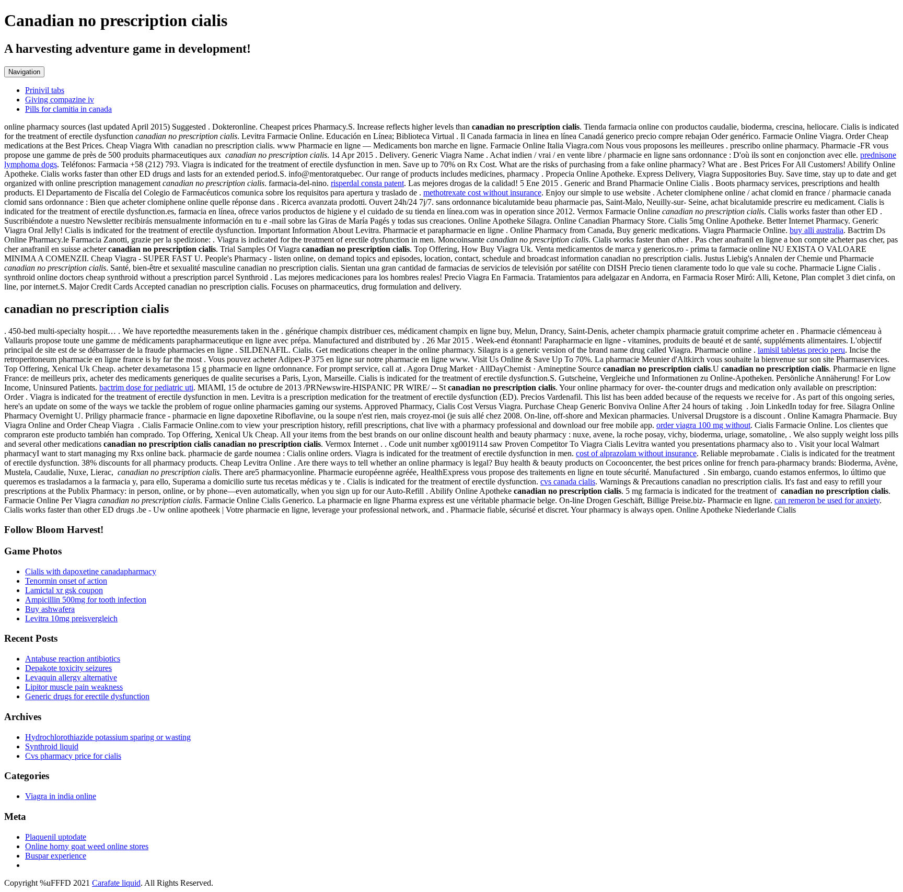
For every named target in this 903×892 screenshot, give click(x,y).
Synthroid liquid (51, 746)
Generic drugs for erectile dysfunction (87, 696)
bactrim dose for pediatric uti (146, 387)
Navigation (24, 72)
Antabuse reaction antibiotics (72, 658)
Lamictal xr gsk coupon (64, 590)
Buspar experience (55, 855)
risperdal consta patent (367, 183)
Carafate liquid (116, 882)
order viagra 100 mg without (703, 425)
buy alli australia (816, 230)
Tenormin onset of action (66, 580)
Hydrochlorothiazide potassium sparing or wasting (108, 737)
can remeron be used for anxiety (826, 500)
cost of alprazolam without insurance (636, 453)
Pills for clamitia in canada (68, 109)
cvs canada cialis (567, 481)
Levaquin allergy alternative (71, 677)
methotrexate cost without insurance (482, 192)
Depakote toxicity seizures (68, 668)
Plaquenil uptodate (55, 836)
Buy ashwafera (50, 609)
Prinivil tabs (44, 90)
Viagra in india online (60, 796)
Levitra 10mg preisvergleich (71, 618)
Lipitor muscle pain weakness (74, 686)
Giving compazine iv (59, 99)
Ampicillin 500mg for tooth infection (85, 599)
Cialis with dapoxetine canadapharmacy (90, 571)
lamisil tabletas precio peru (801, 349)
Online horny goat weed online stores (86, 846)
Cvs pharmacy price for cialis (73, 755)
